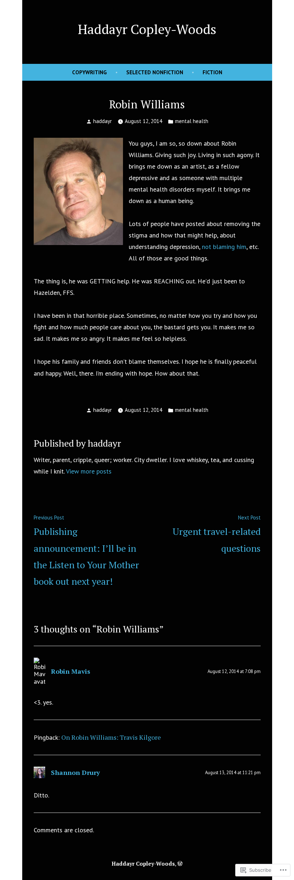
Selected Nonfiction (154, 72)
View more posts (89, 471)
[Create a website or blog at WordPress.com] (179, 863)
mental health (191, 121)
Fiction (212, 72)
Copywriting (89, 72)
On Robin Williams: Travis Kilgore (111, 737)
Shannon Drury (75, 772)
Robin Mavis (70, 671)
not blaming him (224, 247)
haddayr (102, 121)
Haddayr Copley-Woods (147, 29)
